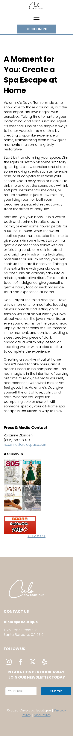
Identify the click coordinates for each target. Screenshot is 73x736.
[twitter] (32, 662)
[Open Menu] (36, 18)
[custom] (44, 662)
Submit (56, 691)
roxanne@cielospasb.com (25, 444)
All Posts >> (36, 536)
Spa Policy (42, 715)
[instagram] (8, 662)
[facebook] (20, 662)
